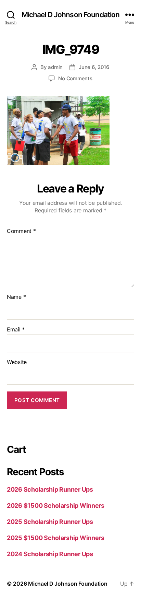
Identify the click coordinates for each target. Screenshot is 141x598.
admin (55, 67)
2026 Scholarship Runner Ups (50, 489)
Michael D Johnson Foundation (71, 14)
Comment (21, 231)
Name (16, 297)
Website (17, 362)
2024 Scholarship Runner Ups (50, 554)
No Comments (75, 78)
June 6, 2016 (94, 67)
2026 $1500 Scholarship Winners (55, 505)
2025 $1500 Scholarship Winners (55, 537)
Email (16, 330)
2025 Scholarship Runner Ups (50, 521)
